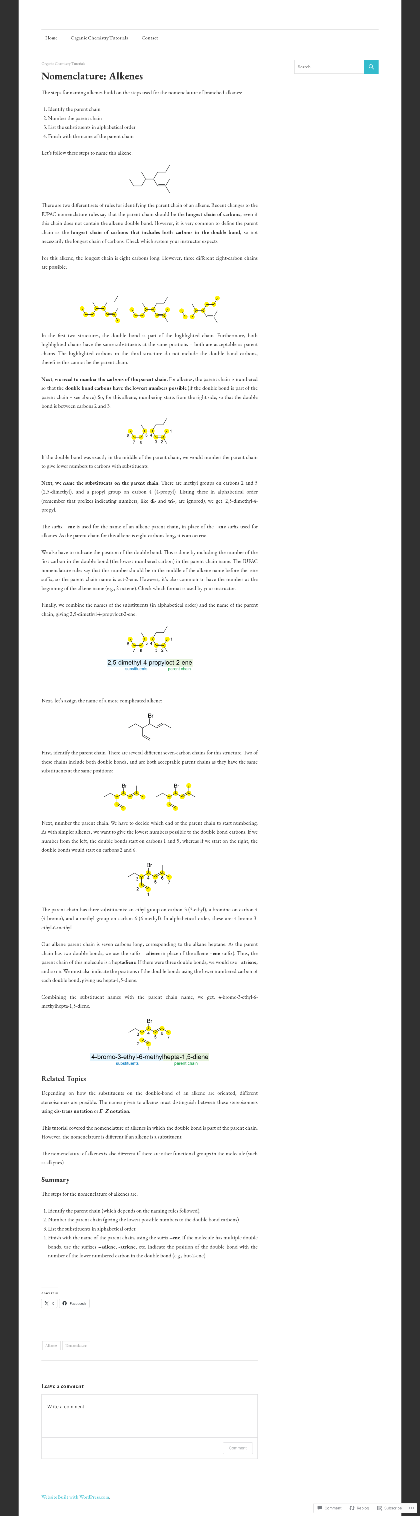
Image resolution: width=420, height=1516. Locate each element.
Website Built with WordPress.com (75, 1497)
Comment (238, 1447)
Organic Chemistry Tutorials (99, 38)
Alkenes (51, 1345)
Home (51, 38)
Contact (150, 38)
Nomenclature (76, 1345)
